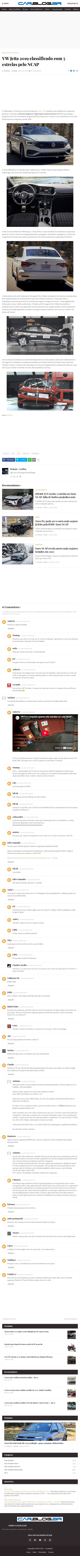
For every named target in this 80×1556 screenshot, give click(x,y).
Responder (11, 628)
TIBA (9, 940)
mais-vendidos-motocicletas (40, 1470)
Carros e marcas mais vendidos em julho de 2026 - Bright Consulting (27, 1390)
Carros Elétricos (36, 9)
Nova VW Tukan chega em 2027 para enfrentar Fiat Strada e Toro (26, 1491)
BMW (37, 517)
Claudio (10, 1064)
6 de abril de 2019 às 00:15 (24, 1260)
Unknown (16, 1179)
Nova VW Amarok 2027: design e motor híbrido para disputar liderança (28, 1357)
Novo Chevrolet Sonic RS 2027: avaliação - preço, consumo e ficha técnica (33, 1443)
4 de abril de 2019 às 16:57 (26, 804)
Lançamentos (57, 9)
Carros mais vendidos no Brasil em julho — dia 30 (21, 1378)
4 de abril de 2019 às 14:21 (23, 659)
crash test (15, 53)
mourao (15, 832)
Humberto (11, 1136)
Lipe (14, 783)
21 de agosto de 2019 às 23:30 (25, 1274)
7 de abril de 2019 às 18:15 (25, 1026)
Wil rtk (15, 793)
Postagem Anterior (9, 1319)
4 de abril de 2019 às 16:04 (28, 669)
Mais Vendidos (14, 9)
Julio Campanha (13, 842)
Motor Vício (8, 1489)
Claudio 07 (11, 1274)
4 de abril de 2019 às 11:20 (23, 621)
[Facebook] (71, 71)
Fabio (14, 954)
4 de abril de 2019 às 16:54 (26, 793)
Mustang (16, 635)
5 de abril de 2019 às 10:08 (28, 1081)
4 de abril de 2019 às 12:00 (22, 890)
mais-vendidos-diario (40, 1464)
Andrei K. (11, 621)
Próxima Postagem (70, 1319)
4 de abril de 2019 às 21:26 (18, 1036)
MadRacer (11, 1260)
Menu (6, 3)
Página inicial (6, 53)
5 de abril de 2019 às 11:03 (22, 1204)
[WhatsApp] (30, 460)
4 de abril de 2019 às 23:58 (22, 1050)
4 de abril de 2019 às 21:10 (26, 1007)
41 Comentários (36, 71)
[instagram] (11, 476)
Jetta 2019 (42, 111)
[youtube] (20, 476)
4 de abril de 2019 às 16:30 (25, 930)
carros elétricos (41, 490)
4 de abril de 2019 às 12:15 (19, 940)
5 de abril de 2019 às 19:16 (20, 1246)
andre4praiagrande (15, 1218)
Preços (25, 9)
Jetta (13, 453)
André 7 (10, 890)
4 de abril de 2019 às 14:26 (23, 906)
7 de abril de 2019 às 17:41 (28, 1180)
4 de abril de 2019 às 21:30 (28, 685)
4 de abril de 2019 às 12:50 (28, 635)
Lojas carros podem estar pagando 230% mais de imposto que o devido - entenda (31, 1502)
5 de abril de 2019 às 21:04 (28, 1153)
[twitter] (17, 476)
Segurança (26, 453)
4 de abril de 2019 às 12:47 (27, 768)
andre (14, 648)
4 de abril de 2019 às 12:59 (25, 955)
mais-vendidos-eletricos (40, 1467)
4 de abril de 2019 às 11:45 (28, 712)
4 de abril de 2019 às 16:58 (26, 869)
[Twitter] (74, 71)
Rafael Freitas (12, 1006)
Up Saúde (16, 684)
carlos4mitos (17, 817)
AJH (9, 1036)
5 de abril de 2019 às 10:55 (24, 1136)
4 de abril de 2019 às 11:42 (28, 843)
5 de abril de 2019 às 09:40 (31, 817)
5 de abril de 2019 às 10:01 (22, 1065)
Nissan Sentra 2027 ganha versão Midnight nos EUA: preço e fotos (26, 1332)
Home (4, 9)
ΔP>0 (40, 1473)
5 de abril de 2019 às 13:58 (31, 1219)
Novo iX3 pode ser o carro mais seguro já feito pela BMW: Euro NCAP (56, 523)
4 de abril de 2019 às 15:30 (27, 919)
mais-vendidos (40, 1460)
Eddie (14, 930)
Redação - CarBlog (18, 469)
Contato (68, 9)
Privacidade (42, 1552)
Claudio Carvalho (19, 965)
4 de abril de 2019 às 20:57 (20, 992)
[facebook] (14, 476)
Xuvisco (10, 1050)
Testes (47, 9)
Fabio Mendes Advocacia (12, 1500)
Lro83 (14, 1025)
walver (10, 1246)
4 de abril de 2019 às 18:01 (33, 879)
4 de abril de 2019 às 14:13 (34, 965)
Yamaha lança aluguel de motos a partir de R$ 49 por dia (23, 1344)
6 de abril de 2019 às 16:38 (27, 832)
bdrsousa (11, 1204)
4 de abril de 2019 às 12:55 (25, 648)
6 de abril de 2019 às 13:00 (27, 1233)
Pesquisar (71, 3)
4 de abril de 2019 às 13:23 (24, 783)
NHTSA (9, 415)
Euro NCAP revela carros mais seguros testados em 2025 (56, 550)
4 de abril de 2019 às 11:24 (22, 698)
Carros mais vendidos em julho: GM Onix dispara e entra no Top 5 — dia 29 (29, 1403)
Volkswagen (35, 453)
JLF (13, 659)
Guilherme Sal (13, 978)
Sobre (35, 1552)
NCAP (18, 453)
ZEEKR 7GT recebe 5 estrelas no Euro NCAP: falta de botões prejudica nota (55, 495)
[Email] (77, 71)
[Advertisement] (40, 29)
